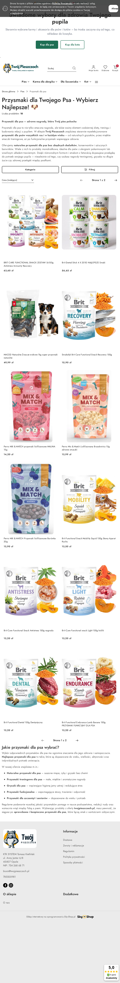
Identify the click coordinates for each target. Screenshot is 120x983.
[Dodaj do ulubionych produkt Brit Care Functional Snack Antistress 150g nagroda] (54, 557)
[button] (96, 82)
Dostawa (67, 840)
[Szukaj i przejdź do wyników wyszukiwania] (74, 68)
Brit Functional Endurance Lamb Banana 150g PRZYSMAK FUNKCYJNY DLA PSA (84, 724)
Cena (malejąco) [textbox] (9, 180)
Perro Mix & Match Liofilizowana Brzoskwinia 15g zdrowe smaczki (86, 448)
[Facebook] (5, 885)
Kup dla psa (47, 44)
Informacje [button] (70, 831)
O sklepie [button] (9, 894)
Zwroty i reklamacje (73, 845)
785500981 (9, 877)
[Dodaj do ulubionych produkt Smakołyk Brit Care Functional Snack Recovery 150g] (112, 281)
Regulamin (68, 851)
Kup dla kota (72, 44)
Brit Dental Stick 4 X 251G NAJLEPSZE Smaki (83, 262)
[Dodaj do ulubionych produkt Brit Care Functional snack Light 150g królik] (112, 557)
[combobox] (18, 180)
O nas (6, 902)
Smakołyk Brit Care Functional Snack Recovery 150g (87, 354)
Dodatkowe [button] (70, 894)
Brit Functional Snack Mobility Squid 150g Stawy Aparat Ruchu (88, 540)
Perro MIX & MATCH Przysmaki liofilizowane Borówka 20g (30, 540)
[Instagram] (11, 885)
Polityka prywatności (74, 857)
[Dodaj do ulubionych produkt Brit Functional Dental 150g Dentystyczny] (54, 649)
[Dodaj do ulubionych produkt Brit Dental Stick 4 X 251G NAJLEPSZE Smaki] (112, 189)
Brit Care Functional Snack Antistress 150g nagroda (28, 630)
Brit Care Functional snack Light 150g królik (83, 630)
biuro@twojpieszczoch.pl (16, 871)
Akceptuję (115, 8)
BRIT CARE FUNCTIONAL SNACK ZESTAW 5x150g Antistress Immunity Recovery (28, 264)
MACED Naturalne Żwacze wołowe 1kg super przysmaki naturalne (31, 356)
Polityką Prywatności (62, 3)
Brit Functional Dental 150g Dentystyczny (23, 722)
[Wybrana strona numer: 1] (98, 180)
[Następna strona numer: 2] (115, 180)
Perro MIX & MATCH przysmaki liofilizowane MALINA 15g (29, 448)
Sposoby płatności (73, 862)
